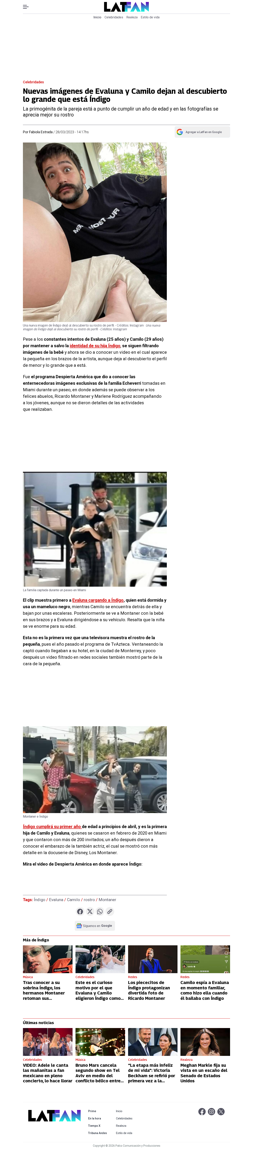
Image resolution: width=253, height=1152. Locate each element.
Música (28, 977)
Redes (132, 977)
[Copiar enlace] (109, 911)
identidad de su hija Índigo (95, 345)
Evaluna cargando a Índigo (98, 600)
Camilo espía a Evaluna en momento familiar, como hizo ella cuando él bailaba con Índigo (204, 990)
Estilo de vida (150, 17)
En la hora (98, 1118)
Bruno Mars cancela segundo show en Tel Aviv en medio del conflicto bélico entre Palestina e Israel (98, 1076)
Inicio (97, 17)
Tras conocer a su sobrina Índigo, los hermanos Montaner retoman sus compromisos (44, 993)
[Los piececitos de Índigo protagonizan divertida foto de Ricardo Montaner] (153, 959)
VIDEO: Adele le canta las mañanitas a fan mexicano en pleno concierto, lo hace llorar (47, 1073)
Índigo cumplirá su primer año (52, 826)
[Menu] (28, 7)
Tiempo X (98, 1125)
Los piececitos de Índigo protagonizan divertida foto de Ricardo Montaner (149, 990)
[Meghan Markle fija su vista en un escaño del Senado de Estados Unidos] (205, 1042)
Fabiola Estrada (41, 132)
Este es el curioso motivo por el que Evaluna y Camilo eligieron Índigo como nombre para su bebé (98, 993)
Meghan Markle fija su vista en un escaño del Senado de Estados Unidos (203, 1073)
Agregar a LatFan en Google (199, 132)
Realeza (132, 17)
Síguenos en (97, 926)
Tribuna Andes (98, 1133)
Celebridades (114, 17)
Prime (98, 1111)
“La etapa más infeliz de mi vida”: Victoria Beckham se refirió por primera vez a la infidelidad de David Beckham (151, 1078)
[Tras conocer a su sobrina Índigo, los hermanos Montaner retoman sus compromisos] (48, 959)
